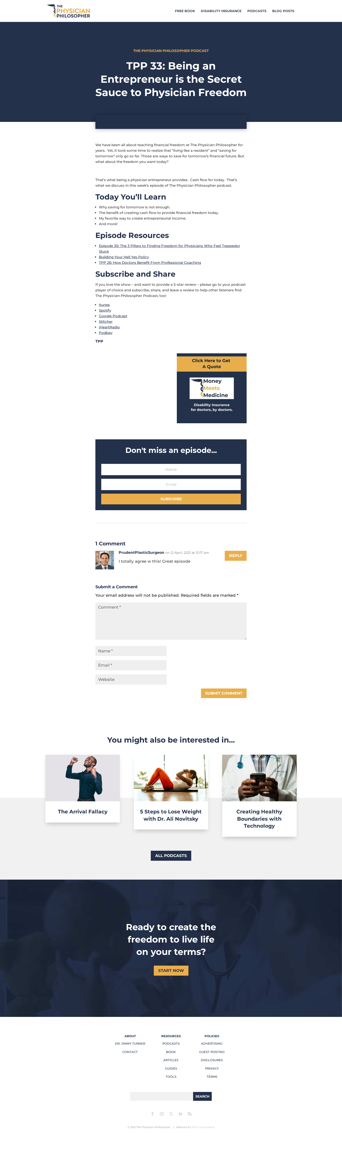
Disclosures (212, 1060)
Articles (170, 1060)
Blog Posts (283, 11)
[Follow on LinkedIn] (180, 1114)
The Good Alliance (203, 1127)
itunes (104, 305)
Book (171, 1052)
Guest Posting (212, 1052)
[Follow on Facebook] (152, 1114)
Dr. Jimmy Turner (130, 1043)
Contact (130, 1052)
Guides (171, 1068)
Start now (171, 970)
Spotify (105, 310)
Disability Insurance (221, 11)
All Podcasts (171, 855)
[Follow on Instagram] (161, 1114)
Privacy (212, 1068)
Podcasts (256, 11)
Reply (235, 555)
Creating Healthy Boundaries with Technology (259, 819)
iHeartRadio (109, 327)
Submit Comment (223, 693)
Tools (171, 1076)
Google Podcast (113, 316)
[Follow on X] (171, 1114)
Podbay (105, 332)
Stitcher (106, 321)
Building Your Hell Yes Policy (124, 257)
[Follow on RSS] (189, 1114)
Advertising (212, 1043)
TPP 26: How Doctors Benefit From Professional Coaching (150, 262)
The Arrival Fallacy (82, 812)
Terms (212, 1076)
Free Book (185, 11)
